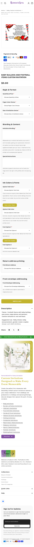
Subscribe (17, 526)
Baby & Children (6, 475)
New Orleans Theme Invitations (13, 422)
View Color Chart (9, 205)
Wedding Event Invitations (11, 432)
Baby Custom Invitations (14, 10)
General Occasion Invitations (12, 415)
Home (3, 10)
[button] (1, 3)
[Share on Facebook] (9, 330)
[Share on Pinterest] (18, 330)
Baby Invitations (8, 403)
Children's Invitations (10, 408)
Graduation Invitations (10, 420)
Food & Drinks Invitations (11, 411)
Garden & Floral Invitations (11, 413)
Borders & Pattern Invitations (12, 406)
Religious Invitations (9, 425)
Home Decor (4, 482)
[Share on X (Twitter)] (14, 330)
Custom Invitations (7, 477)
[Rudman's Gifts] (8, 453)
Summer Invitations (9, 430)
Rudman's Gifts (15, 539)
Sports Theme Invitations (11, 427)
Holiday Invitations (9, 418)
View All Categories (6, 484)
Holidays (3, 479)
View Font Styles (9, 240)
